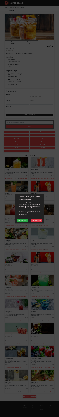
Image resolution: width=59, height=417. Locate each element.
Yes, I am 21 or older (22, 220)
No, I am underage (36, 220)
